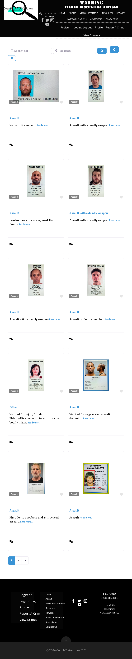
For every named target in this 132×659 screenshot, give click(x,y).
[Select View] (12, 58)
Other (13, 407)
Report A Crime (115, 27)
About (72, 13)
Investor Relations (76, 19)
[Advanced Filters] (114, 49)
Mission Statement (89, 13)
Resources (107, 13)
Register (66, 27)
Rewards (121, 13)
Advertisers (96, 19)
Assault (14, 101)
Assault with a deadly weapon (88, 213)
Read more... (43, 125)
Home (62, 13)
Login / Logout (83, 27)
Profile (99, 27)
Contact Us (112, 19)
